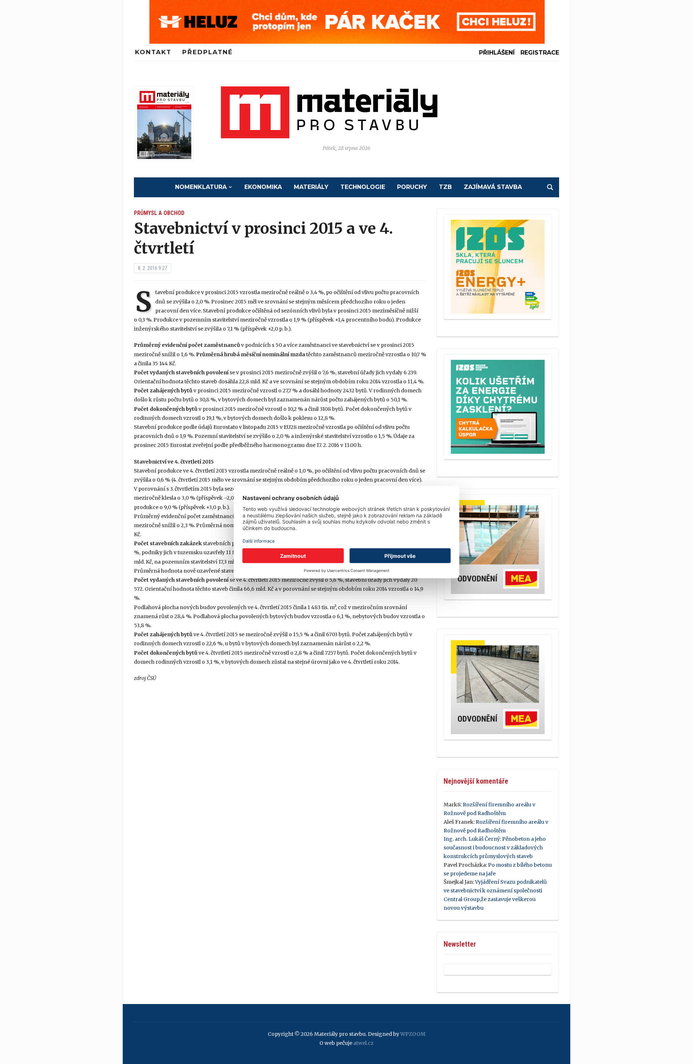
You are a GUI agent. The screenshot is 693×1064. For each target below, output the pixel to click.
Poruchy (412, 187)
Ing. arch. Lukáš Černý (472, 839)
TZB (445, 187)
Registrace (539, 52)
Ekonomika (263, 187)
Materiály (311, 187)
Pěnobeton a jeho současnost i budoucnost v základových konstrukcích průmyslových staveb (495, 848)
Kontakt (153, 52)
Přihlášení (497, 52)
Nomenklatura (201, 187)
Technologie (362, 187)
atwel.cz (363, 1043)
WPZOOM (413, 1034)
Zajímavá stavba (493, 187)
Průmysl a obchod (159, 213)
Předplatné (207, 52)
